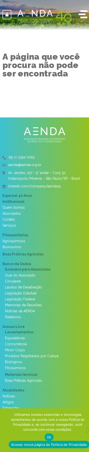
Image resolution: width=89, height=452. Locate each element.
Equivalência (15, 338)
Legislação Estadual (21, 293)
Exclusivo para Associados (27, 269)
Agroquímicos (13, 241)
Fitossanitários (15, 235)
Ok (49, 437)
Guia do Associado (20, 275)
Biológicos (13, 362)
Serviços (9, 225)
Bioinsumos (11, 247)
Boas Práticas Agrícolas (23, 254)
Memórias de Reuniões (23, 305)
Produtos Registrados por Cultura (32, 356)
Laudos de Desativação (23, 287)
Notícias (8, 396)
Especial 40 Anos (17, 196)
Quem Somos (13, 207)
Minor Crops (15, 350)
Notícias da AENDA (20, 311)
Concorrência (16, 344)
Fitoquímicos (15, 368)
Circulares (13, 281)
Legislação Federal (20, 299)
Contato (8, 219)
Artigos (8, 402)
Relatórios (13, 317)
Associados (11, 213)
